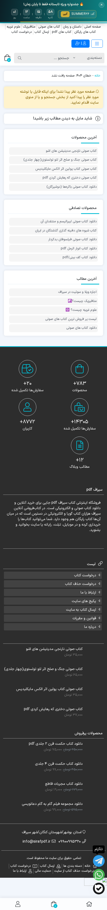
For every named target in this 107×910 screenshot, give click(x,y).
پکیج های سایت (84, 601)
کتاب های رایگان (85, 32)
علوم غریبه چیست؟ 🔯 (81, 310)
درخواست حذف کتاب (80, 584)
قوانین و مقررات (84, 618)
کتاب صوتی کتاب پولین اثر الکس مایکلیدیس (66, 169)
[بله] (99, 888)
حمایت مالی (43, 871)
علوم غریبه (13, 26)
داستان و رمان (72, 26)
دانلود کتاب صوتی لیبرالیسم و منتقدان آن (69, 221)
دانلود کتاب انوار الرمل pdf (79, 248)
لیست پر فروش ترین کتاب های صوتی (71, 319)
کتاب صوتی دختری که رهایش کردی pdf (70, 177)
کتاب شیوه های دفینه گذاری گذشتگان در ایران (66, 230)
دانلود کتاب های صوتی (81, 328)
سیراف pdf (59, 502)
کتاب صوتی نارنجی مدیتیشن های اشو (71, 151)
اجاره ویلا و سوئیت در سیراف (77, 292)
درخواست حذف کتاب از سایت (74, 871)
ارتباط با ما (88, 592)
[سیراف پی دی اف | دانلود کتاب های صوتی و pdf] (27, 43)
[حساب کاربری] (17, 904)
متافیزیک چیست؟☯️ (82, 301)
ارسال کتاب (42, 32)
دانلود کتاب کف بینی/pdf (80, 257)
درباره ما (90, 627)
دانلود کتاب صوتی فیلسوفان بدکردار (72, 239)
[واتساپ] (99, 875)
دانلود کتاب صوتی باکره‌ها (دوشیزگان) (71, 187)
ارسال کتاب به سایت (81, 609)
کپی (65, 14)
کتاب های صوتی (49, 26)
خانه (98, 75)
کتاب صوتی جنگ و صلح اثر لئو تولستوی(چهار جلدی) (60, 159)
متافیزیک (29, 26)
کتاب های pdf (61, 32)
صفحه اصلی (92, 26)
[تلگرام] (99, 861)
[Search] (19, 58)
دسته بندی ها (72, 866)
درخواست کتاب (21, 32)
